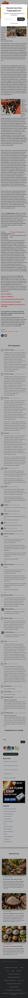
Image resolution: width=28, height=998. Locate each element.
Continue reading (14, 23)
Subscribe (21, 19)
